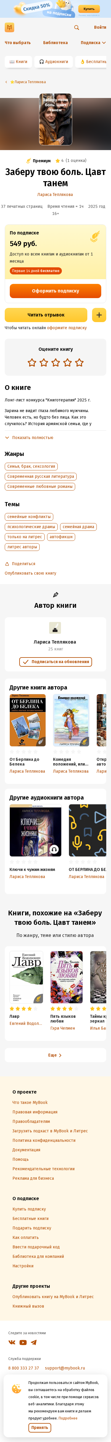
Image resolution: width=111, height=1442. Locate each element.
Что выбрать (18, 42)
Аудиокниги (56, 61)
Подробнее (68, 1418)
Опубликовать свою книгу (30, 573)
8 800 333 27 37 (23, 1368)
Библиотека (55, 42)
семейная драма (78, 526)
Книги (21, 61)
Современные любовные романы (40, 486)
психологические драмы (31, 526)
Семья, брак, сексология (31, 466)
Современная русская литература (40, 476)
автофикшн (61, 536)
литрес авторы (22, 546)
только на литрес (24, 536)
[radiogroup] (55, 363)
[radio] (32, 362)
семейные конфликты (29, 516)
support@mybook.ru (65, 1368)
